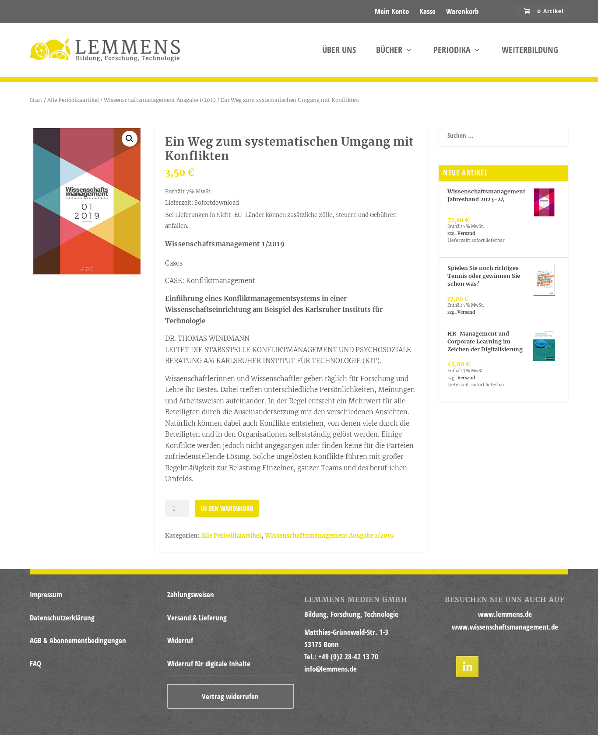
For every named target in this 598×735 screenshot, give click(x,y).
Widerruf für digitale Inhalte (208, 663)
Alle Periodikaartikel (73, 100)
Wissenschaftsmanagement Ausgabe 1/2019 (160, 100)
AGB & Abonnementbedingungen (78, 640)
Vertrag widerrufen (230, 696)
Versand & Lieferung (197, 617)
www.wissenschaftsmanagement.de (505, 627)
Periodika (452, 51)
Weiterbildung (530, 51)
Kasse (427, 11)
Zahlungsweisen (190, 594)
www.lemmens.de (505, 614)
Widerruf (180, 640)
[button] (129, 139)
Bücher (389, 51)
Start (36, 100)
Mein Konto (392, 11)
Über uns (339, 51)
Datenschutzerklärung (62, 617)
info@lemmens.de (330, 669)
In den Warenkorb (227, 508)
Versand (466, 233)
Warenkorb (462, 11)
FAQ (35, 663)
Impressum (46, 594)
